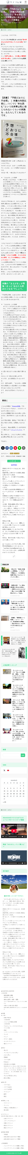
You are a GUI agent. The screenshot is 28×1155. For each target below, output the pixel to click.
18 (7, 793)
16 (23, 791)
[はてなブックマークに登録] (11, 448)
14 (17, 791)
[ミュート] (22, 836)
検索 (4, 749)
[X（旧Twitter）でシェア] (3, 448)
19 (11, 793)
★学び (3, 22)
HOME (4, 30)
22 (20, 793)
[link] (14, 556)
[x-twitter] (4, 770)
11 (7, 791)
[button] (14, 857)
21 (17, 793)
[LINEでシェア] (19, 448)
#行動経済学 (18, 456)
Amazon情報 (16, 406)
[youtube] (8, 770)
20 (14, 793)
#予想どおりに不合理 (10, 456)
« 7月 (4, 802)
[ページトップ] (24, 1151)
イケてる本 (8, 22)
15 (20, 791)
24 (4, 796)
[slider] (13, 863)
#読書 (24, 456)
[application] (14, 831)
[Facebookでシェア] (7, 448)
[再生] (3, 836)
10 (4, 791)
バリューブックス (16, 430)
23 (23, 793)
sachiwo (14, 465)
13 (14, 791)
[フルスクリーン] (25, 836)
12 (11, 791)
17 (4, 793)
